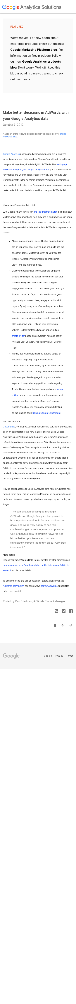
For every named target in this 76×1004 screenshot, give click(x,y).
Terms (70, 656)
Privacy (59, 656)
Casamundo (9, 426)
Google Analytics (11, 154)
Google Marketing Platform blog (33, 49)
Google (48, 656)
